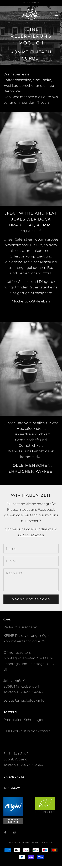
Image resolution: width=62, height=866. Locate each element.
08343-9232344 (31, 535)
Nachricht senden (31, 599)
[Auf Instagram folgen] (14, 832)
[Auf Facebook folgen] (5, 832)
